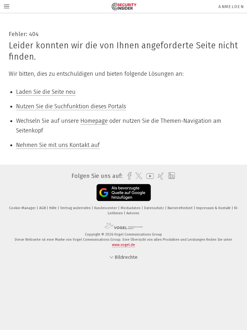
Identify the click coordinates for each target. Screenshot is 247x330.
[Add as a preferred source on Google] (123, 192)
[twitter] (137, 175)
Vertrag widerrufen (76, 208)
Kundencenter (106, 208)
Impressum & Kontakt (214, 208)
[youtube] (148, 176)
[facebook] (127, 176)
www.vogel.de (123, 245)
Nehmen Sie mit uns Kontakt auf (58, 145)
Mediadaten (131, 208)
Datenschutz (154, 208)
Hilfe (53, 208)
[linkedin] (170, 176)
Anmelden (231, 6)
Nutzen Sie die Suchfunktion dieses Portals (71, 106)
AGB (43, 208)
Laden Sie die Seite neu (46, 91)
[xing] (159, 176)
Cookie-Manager (23, 208)
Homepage (94, 120)
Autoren (132, 213)
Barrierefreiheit (181, 208)
